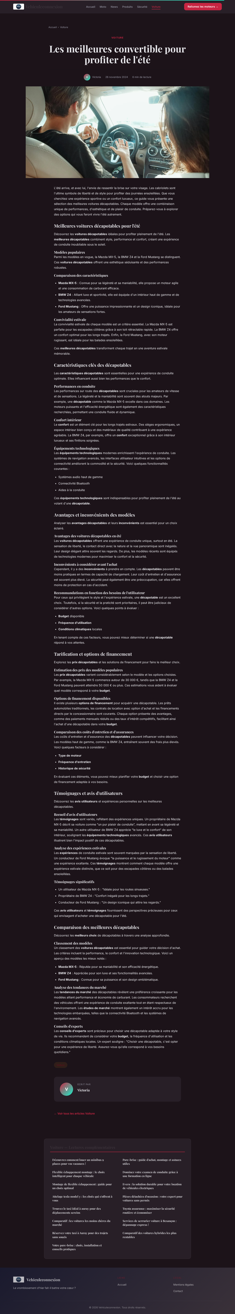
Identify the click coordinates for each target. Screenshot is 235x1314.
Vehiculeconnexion (44, 6)
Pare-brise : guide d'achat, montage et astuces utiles (152, 1161)
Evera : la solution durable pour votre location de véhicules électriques (152, 1186)
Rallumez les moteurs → (203, 6)
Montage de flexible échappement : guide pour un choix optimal (82, 1186)
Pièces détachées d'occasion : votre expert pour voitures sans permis (152, 1198)
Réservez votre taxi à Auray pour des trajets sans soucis (80, 1235)
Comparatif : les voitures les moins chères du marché (81, 1223)
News (114, 6)
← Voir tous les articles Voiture (74, 1113)
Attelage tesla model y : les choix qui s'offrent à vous (82, 1198)
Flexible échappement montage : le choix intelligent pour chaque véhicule (78, 1174)
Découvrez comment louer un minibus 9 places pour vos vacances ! (78, 1161)
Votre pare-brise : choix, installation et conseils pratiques (77, 1247)
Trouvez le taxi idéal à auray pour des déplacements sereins (76, 1210)
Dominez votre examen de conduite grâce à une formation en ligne (150, 1174)
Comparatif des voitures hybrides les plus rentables (149, 1235)
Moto (103, 6)
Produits (127, 6)
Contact (178, 1291)
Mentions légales (183, 1284)
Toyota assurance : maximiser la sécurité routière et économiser (149, 1210)
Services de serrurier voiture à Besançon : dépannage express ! (149, 1223)
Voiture (156, 6)
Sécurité (142, 6)
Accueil (90, 6)
